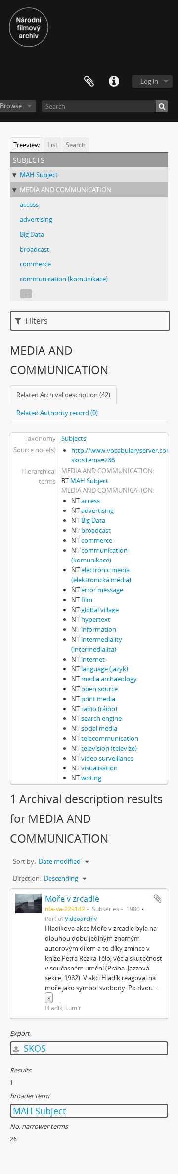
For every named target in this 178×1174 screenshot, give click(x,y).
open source (99, 688)
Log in (149, 81)
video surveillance (107, 758)
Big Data (32, 234)
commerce (35, 263)
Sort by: (24, 861)
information (98, 629)
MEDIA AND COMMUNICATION (65, 189)
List (52, 144)
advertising (36, 219)
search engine (101, 718)
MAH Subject (39, 174)
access (29, 204)
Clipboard (89, 81)
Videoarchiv (81, 918)
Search (76, 144)
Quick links (113, 81)
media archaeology (109, 678)
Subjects (73, 438)
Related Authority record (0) (57, 412)
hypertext (95, 619)
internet (93, 659)
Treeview (26, 144)
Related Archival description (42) (63, 394)
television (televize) (109, 748)
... (26, 293)
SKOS (33, 1048)
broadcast (34, 249)
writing (91, 777)
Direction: (27, 878)
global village (100, 609)
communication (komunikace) (64, 278)
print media (98, 698)
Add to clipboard (158, 899)
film (86, 599)
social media (99, 728)
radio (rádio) (99, 708)
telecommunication (109, 738)
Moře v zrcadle (72, 898)
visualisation (99, 768)
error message (102, 589)
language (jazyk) (104, 668)
